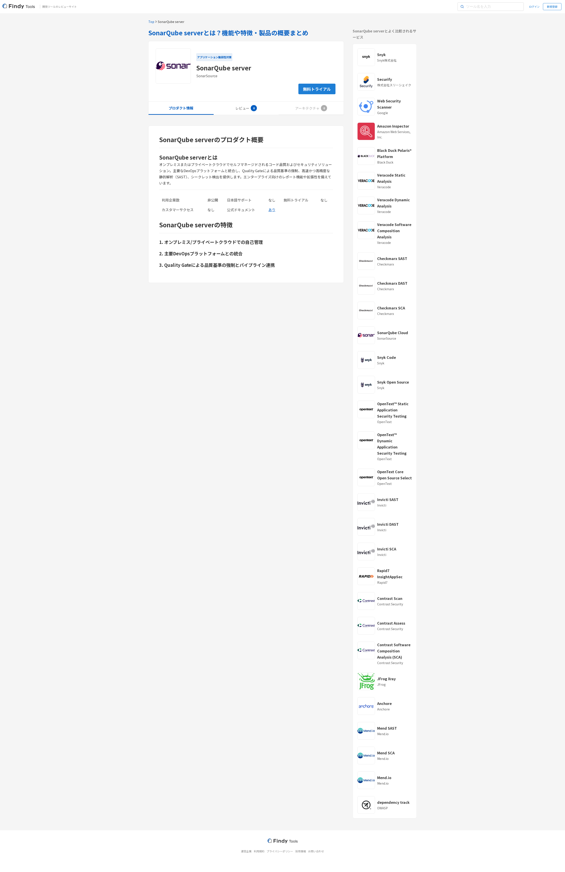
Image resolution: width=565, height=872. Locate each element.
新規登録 (552, 6)
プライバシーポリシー (280, 851)
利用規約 (259, 851)
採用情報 (300, 851)
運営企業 (246, 851)
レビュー (242, 108)
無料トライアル (317, 89)
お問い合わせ (316, 851)
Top (151, 21)
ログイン (534, 6)
